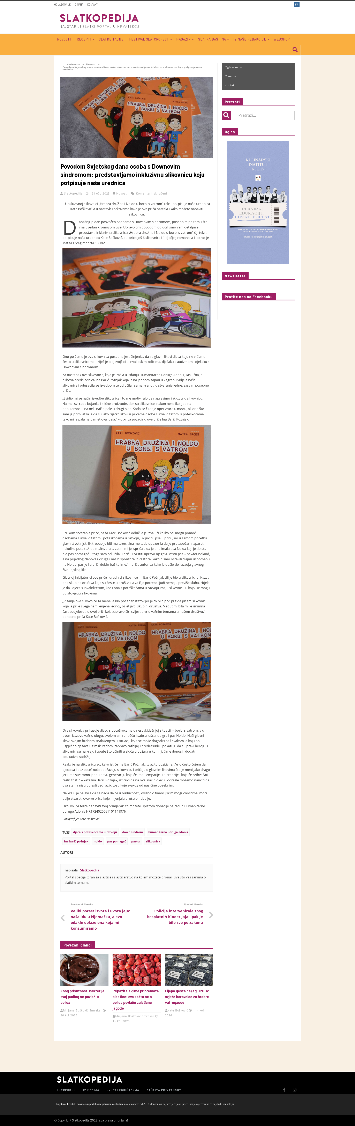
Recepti (84, 39)
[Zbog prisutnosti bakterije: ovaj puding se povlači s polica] (84, 970)
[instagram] (297, 4)
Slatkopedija (74, 193)
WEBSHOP (282, 39)
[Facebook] (290, 4)
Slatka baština (212, 39)
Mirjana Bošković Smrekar (82, 1010)
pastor (136, 841)
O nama (79, 4)
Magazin (183, 39)
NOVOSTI (64, 39)
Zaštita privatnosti (164, 1090)
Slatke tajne (111, 39)
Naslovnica (73, 64)
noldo (98, 841)
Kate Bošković (177, 1010)
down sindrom (132, 832)
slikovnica (153, 841)
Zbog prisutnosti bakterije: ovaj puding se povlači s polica (83, 997)
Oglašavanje (62, 4)
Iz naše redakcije (249, 39)
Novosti (91, 64)
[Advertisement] (252, 1056)
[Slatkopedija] (99, 20)
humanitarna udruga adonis (168, 832)
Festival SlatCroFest (149, 39)
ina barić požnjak (76, 841)
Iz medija (91, 1090)
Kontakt (92, 4)
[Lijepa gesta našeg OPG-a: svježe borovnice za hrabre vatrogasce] (189, 970)
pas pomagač (116, 841)
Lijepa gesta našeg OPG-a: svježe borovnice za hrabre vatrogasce (187, 997)
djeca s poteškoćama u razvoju (95, 832)
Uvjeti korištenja (122, 1090)
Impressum (66, 1090)
